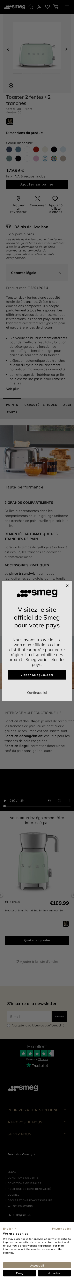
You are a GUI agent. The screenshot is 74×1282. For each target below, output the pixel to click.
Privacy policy (61, 1228)
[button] (10, 1228)
